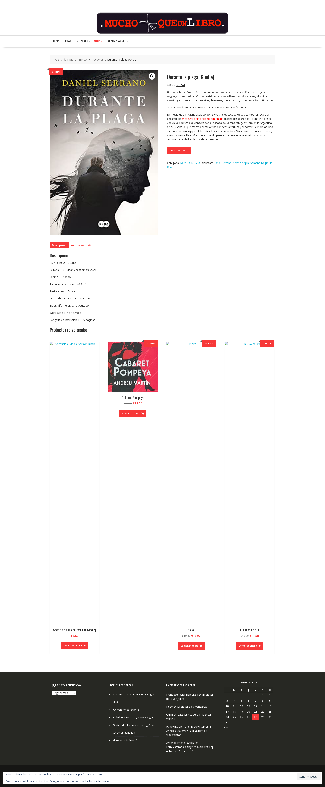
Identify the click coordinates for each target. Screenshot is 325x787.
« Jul (226, 727)
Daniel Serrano (222, 163)
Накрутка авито (176, 726)
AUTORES (82, 41)
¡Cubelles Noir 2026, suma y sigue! (133, 717)
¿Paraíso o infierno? (125, 740)
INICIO (56, 41)
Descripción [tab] (58, 245)
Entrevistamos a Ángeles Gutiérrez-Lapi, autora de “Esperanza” (188, 731)
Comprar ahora (73, 645)
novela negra (241, 163)
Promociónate (117, 41)
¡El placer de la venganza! (192, 706)
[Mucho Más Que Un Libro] (162, 33)
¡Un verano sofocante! (126, 709)
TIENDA (98, 41)
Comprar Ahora (179, 150)
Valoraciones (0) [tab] (81, 245)
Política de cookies (99, 781)
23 (269, 711)
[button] (152, 76)
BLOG (68, 41)
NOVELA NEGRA (190, 163)
